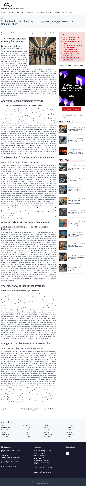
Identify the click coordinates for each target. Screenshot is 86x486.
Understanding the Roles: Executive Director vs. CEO (10, 462)
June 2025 (25, 432)
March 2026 (47, 436)
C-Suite (11, 12)
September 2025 (5, 434)
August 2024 (69, 425)
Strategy (30, 12)
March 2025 (47, 429)
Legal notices (34, 481)
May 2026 (3, 439)
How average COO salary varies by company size (9, 454)
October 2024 (26, 427)
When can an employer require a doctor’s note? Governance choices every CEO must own (42, 473)
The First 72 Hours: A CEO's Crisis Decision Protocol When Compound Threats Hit (42, 462)
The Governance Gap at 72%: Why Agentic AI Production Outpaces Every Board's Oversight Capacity (43, 467)
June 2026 (25, 439)
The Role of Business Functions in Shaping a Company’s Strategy (9, 465)
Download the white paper (71, 109)
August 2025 (69, 432)
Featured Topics (67, 12)
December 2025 (70, 434)
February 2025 (26, 429)
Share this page (10, 409)
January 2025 (4, 429)
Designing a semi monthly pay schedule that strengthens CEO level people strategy (42, 457)
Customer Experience (67, 21)
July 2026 (46, 439)
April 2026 (68, 436)
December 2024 (70, 427)
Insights (3, 12)
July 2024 (46, 425)
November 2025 (48, 434)
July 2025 (46, 432)
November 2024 (48, 427)
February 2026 (26, 436)
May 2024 (3, 425)
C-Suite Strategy (44, 21)
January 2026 (4, 436)
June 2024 (25, 425)
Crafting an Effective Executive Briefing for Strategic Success (10, 451)
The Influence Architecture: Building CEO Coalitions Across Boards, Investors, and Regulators (42, 452)
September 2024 (5, 427)
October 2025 (26, 434)
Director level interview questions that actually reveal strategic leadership (10, 458)
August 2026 (69, 439)
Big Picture (20, 12)
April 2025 (68, 429)
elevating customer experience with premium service (21, 145)
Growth (57, 12)
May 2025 (3, 432)
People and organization (43, 12)
